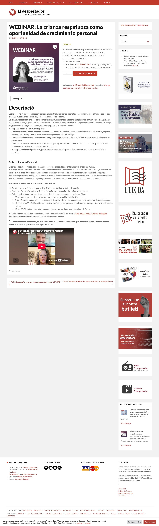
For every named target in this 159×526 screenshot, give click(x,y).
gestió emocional (34, 513)
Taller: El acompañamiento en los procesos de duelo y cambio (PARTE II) (88, 281)
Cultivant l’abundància (29, 467)
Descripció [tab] (17, 99)
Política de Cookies (125, 491)
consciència (85, 513)
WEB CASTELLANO (128, 25)
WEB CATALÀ (142, 25)
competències (124, 513)
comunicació (138, 513)
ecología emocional (71, 88)
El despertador (31, 11)
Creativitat (122, 510)
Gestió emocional (88, 510)
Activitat (67, 510)
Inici (11, 3)
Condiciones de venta (125, 496)
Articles (37, 510)
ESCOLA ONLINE (76, 3)
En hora (36, 3)
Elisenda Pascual (84, 64)
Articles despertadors (29, 474)
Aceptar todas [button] (150, 522)
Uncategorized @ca (52, 510)
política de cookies (84, 523)
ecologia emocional (53, 513)
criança (107, 85)
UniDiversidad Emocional (83, 85)
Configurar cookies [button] (134, 522)
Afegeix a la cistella (85, 73)
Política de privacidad (125, 493)
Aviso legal (122, 489)
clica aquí (135, 66)
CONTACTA (93, 3)
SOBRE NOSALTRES (55, 3)
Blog (76, 510)
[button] (55, 47)
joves (113, 513)
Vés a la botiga (126, 423)
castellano (27, 510)
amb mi (101, 510)
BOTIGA (107, 3)
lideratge (11, 516)
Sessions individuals (22, 479)
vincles (95, 88)
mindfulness (85, 88)
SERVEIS (22, 3)
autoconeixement (101, 513)
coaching (20, 513)
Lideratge (111, 510)
